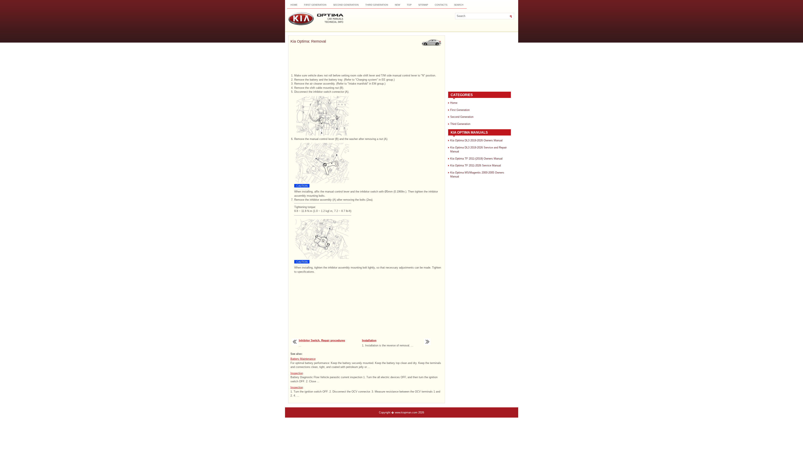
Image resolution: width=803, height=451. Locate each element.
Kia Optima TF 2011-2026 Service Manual (475, 165)
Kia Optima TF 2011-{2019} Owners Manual (476, 158)
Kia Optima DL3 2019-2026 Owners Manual (476, 140)
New (397, 5)
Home (293, 5)
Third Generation (376, 5)
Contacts (441, 5)
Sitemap (423, 5)
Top (409, 5)
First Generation (315, 5)
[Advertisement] (366, 59)
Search (458, 5)
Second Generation (346, 5)
